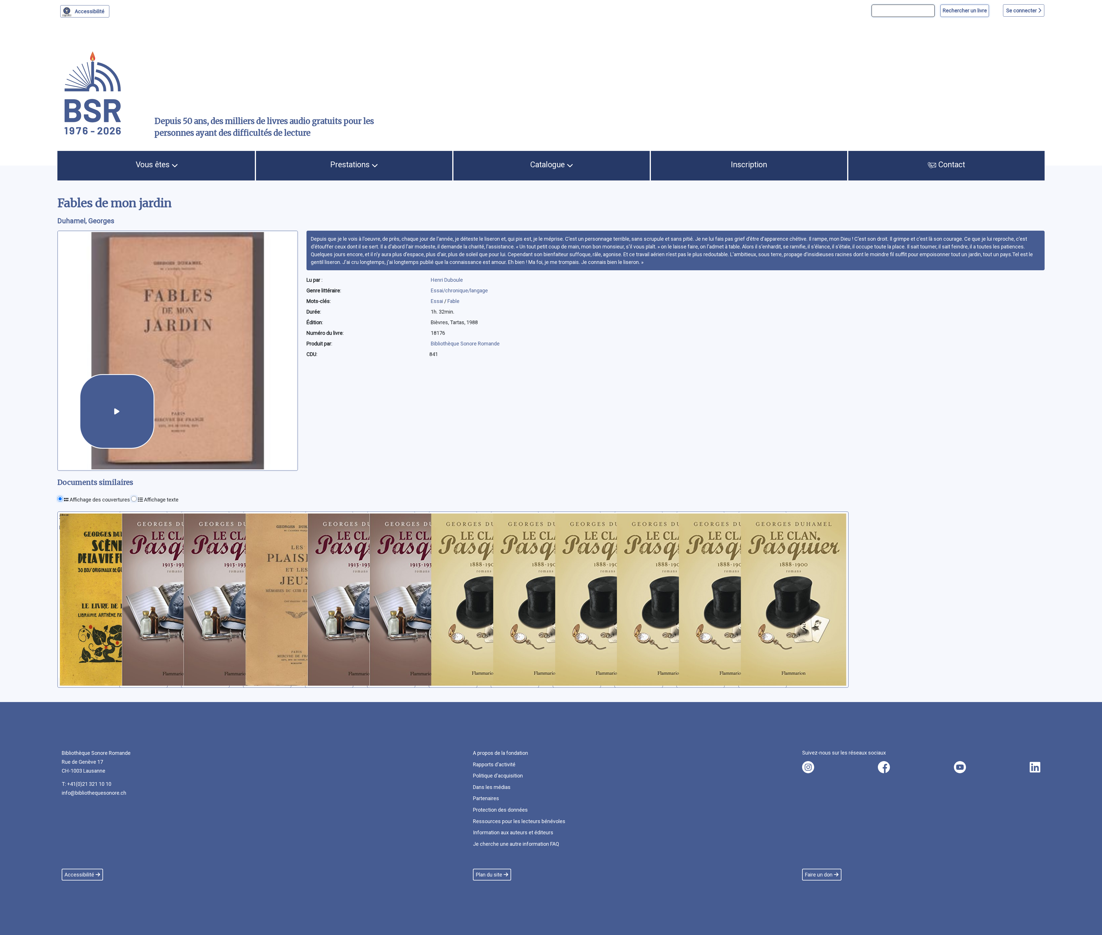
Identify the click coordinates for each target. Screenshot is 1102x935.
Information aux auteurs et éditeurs (513, 832)
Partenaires (486, 798)
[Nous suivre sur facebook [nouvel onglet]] (884, 767)
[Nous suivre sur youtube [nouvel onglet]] (960, 767)
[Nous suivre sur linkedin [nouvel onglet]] (1035, 767)
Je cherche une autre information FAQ (516, 844)
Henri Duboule (447, 280)
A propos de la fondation (500, 753)
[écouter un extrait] (116, 411)
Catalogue (548, 164)
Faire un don (819, 875)
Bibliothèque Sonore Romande (465, 344)
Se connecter (1022, 10)
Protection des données (500, 810)
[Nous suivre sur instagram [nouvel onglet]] (808, 767)
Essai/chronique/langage (459, 290)
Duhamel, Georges (85, 221)
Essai (437, 301)
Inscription (749, 164)
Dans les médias (492, 787)
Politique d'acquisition (498, 776)
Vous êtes (154, 164)
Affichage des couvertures (99, 500)
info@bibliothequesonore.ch (94, 793)
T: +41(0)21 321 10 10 (86, 784)
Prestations (351, 164)
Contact (950, 164)
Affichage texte (161, 500)
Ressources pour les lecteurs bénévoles (519, 821)
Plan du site (489, 875)
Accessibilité (89, 11)
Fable (453, 301)
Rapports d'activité (494, 764)
